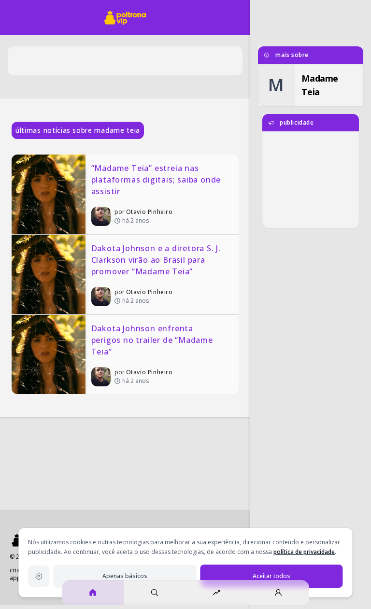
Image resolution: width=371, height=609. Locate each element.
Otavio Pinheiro (149, 212)
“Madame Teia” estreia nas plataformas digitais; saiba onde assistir (157, 180)
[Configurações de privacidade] (38, 576)
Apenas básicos (124, 576)
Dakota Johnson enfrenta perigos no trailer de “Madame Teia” (153, 340)
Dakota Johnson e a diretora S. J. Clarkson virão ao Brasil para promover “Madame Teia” (157, 260)
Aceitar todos (271, 576)
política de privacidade (304, 552)
